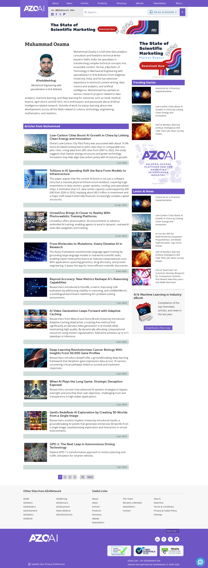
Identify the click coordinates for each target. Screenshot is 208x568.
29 (82, 477)
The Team (128, 498)
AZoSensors (62, 502)
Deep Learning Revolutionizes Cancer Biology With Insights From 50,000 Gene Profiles (86, 351)
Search (157, 498)
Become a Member (132, 502)
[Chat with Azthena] (200, 561)
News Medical (63, 510)
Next (90, 477)
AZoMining (61, 498)
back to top (172, 531)
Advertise (158, 502)
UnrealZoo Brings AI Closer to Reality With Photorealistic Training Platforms (80, 214)
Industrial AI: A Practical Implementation (167, 90)
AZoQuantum (63, 506)
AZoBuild (27, 518)
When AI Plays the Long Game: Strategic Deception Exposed (86, 383)
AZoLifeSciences (64, 514)
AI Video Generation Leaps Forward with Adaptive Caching (85, 312)
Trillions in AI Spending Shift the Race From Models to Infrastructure (88, 172)
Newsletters (129, 506)
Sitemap (158, 514)
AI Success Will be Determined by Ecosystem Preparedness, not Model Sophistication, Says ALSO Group (168, 239)
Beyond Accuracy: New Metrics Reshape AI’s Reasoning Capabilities (89, 280)
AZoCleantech (30, 510)
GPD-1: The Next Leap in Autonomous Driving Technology (82, 445)
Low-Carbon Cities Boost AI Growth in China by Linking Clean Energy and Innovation (89, 136)
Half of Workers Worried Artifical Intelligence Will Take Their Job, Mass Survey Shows (169, 129)
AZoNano (28, 502)
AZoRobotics (29, 506)
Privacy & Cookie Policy (165, 510)
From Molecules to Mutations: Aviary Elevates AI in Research (86, 245)
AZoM (26, 498)
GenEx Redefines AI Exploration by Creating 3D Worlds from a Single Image (88, 413)
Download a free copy (158, 327)
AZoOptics (28, 514)
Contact (127, 510)
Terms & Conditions (164, 506)
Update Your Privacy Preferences (48, 564)
